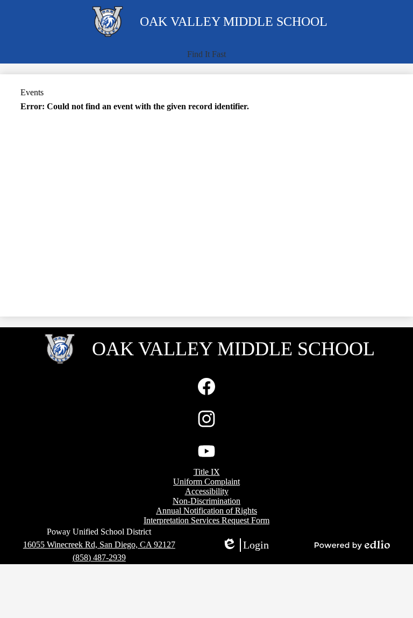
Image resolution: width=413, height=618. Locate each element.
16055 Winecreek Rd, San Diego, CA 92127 (99, 544)
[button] (206, 54)
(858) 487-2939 (99, 557)
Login (245, 545)
